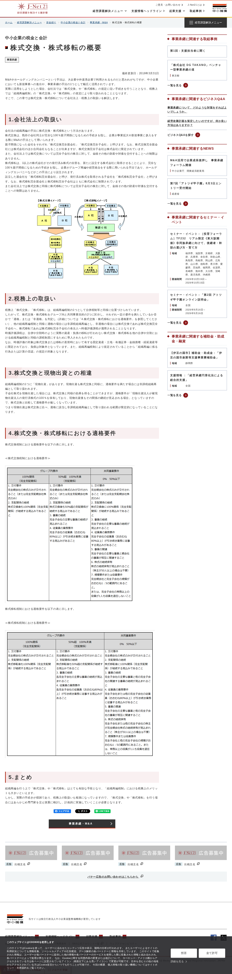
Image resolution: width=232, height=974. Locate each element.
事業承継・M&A (99, 22)
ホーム (9, 22)
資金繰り (51, 22)
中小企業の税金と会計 (73, 22)
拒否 (184, 953)
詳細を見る (177, 961)
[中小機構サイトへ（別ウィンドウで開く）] (220, 8)
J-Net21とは (195, 4)
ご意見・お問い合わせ (168, 4)
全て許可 (212, 953)
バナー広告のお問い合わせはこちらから (113, 876)
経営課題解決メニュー (29, 22)
